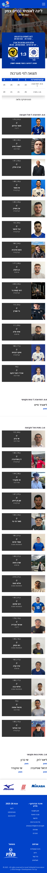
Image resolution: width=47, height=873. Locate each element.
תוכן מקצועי (35, 811)
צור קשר (35, 856)
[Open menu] (43, 4)
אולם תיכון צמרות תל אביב (23, 42)
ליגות (11, 808)
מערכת (35, 833)
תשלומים (35, 860)
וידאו (35, 853)
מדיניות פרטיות (35, 822)
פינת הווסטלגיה (35, 849)
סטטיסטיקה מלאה (23, 99)
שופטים (35, 829)
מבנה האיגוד (35, 814)
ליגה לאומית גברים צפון (23, 36)
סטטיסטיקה (12, 812)
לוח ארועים (11, 816)
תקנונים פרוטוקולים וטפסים (35, 826)
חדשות (35, 818)
